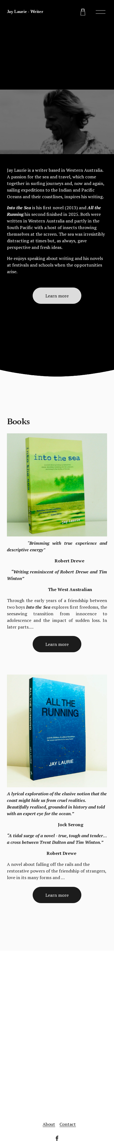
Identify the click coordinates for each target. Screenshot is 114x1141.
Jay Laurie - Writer (25, 12)
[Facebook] (57, 1138)
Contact (67, 1124)
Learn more (57, 296)
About (49, 1124)
